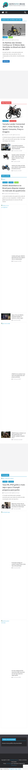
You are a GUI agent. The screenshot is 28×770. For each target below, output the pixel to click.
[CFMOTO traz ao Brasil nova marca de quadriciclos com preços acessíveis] (5, 377)
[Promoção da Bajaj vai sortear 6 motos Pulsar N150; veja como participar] (5, 565)
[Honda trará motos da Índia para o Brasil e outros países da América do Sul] (5, 168)
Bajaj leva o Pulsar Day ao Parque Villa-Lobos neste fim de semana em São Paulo (18, 505)
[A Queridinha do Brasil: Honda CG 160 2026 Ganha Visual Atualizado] (5, 148)
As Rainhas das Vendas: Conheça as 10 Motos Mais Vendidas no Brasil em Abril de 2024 (14, 46)
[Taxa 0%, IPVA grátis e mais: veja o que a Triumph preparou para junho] (14, 478)
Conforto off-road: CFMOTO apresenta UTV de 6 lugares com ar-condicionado (18, 257)
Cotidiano (5, 37)
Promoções (11, 481)
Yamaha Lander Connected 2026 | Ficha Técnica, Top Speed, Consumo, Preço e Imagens (18, 157)
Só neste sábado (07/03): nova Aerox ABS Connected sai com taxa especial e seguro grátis (18, 673)
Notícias (10, 37)
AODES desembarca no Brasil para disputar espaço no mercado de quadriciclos (13, 188)
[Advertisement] (14, 85)
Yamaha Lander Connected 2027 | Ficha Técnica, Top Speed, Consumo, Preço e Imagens (13, 128)
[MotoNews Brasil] (3, 12)
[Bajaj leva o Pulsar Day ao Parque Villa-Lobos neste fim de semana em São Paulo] (5, 506)
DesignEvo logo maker (15, 769)
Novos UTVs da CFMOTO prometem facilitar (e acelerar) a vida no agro (17, 316)
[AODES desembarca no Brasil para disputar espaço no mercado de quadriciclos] (14, 179)
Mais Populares (13, 120)
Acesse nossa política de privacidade (12, 743)
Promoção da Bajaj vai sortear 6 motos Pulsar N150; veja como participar (19, 564)
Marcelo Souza (16, 39)
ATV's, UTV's (5, 182)
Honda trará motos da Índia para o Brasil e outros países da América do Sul (18, 167)
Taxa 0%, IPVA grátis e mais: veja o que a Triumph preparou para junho (13, 487)
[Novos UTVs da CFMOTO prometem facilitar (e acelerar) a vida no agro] (5, 317)
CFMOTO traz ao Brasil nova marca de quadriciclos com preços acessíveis (18, 375)
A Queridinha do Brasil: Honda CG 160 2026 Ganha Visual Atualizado (18, 147)
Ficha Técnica (5, 120)
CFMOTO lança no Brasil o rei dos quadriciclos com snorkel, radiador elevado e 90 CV (19, 435)
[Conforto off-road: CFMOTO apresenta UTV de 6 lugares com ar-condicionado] (5, 259)
